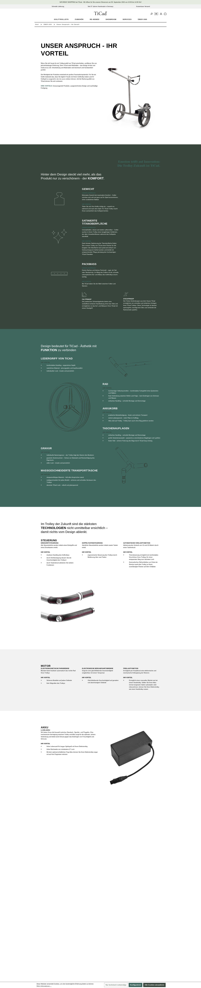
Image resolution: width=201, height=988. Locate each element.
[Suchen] (151, 14)
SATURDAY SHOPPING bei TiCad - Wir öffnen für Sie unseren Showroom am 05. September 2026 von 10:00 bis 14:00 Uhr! (101, 2)
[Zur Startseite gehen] (100, 13)
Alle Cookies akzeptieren (154, 985)
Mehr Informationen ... (44, 986)
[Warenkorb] (165, 14)
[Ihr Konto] (161, 14)
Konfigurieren (135, 985)
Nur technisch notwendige (116, 985)
